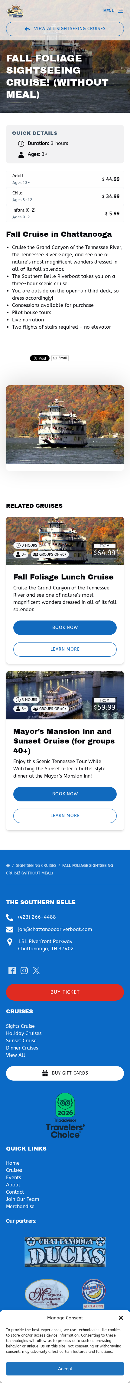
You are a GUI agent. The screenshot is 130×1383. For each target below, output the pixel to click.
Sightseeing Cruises (36, 865)
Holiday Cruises (23, 1033)
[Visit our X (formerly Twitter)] (36, 970)
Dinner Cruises (22, 1048)
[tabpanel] (65, 424)
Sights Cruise (20, 1026)
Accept (65, 1368)
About (13, 1185)
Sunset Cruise (21, 1041)
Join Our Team (22, 1199)
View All (15, 1055)
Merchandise (20, 1206)
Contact (15, 1192)
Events (13, 1177)
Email (62, 358)
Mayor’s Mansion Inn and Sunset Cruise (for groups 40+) (64, 741)
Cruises (14, 1170)
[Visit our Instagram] (24, 970)
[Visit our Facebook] (12, 970)
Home (13, 1163)
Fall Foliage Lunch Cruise (63, 577)
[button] (121, 1318)
